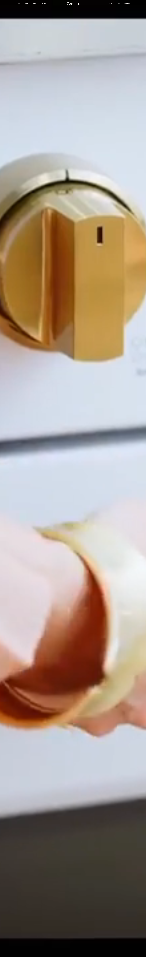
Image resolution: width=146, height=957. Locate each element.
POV (118, 4)
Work (34, 4)
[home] (73, 4)
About (18, 4)
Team (26, 4)
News (110, 4)
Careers (43, 4)
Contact (127, 4)
